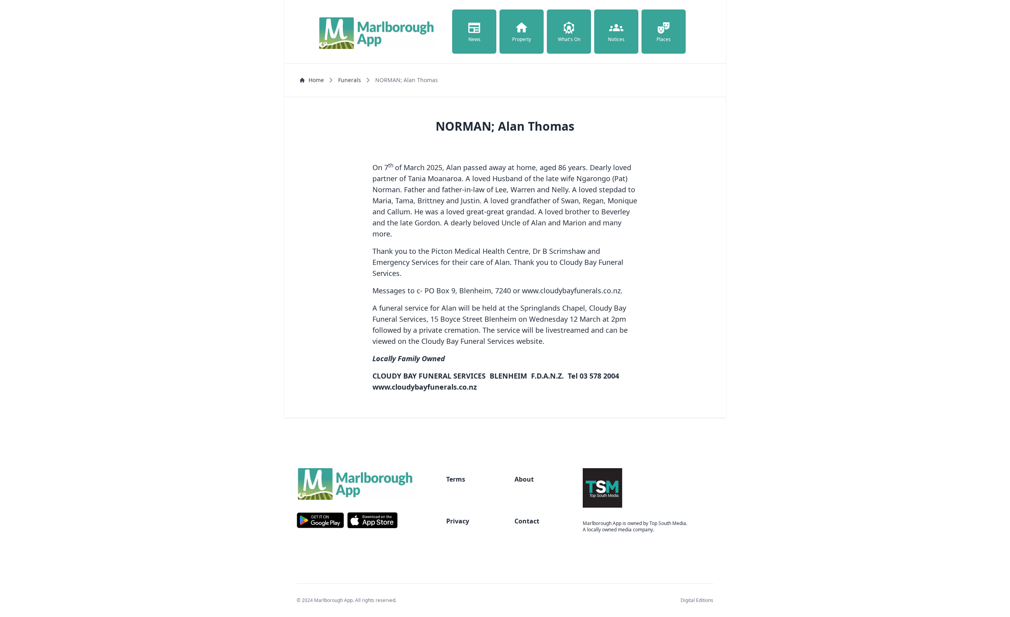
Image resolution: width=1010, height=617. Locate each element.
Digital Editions (697, 600)
